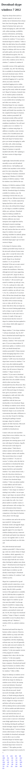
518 (16, 762)
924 (20, 760)
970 (3, 768)
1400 (4, 758)
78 (7, 756)
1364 (4, 762)
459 (3, 760)
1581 (4, 764)
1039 (21, 762)
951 (8, 758)
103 (12, 762)
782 (20, 764)
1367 (21, 766)
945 (12, 758)
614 (16, 760)
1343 (16, 766)
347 (8, 764)
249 (8, 762)
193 (16, 758)
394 (16, 756)
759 (3, 766)
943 (16, 764)
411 (12, 760)
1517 (8, 760)
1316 (11, 756)
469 (20, 756)
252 (12, 766)
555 (3, 756)
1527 (21, 758)
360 (12, 764)
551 (7, 766)
